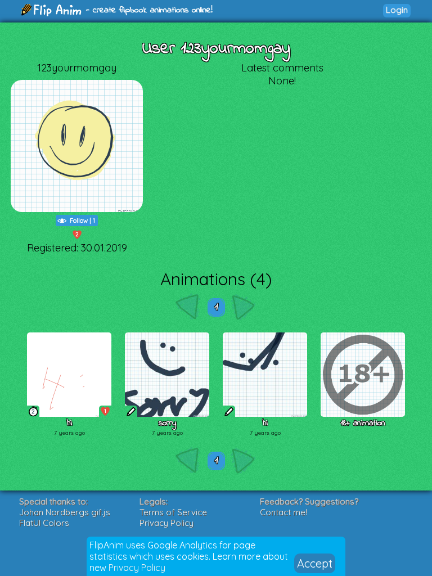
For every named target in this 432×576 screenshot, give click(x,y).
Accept (314, 563)
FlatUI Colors (44, 523)
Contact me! (283, 512)
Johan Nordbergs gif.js (64, 512)
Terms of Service (173, 512)
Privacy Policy (137, 567)
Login (397, 9)
